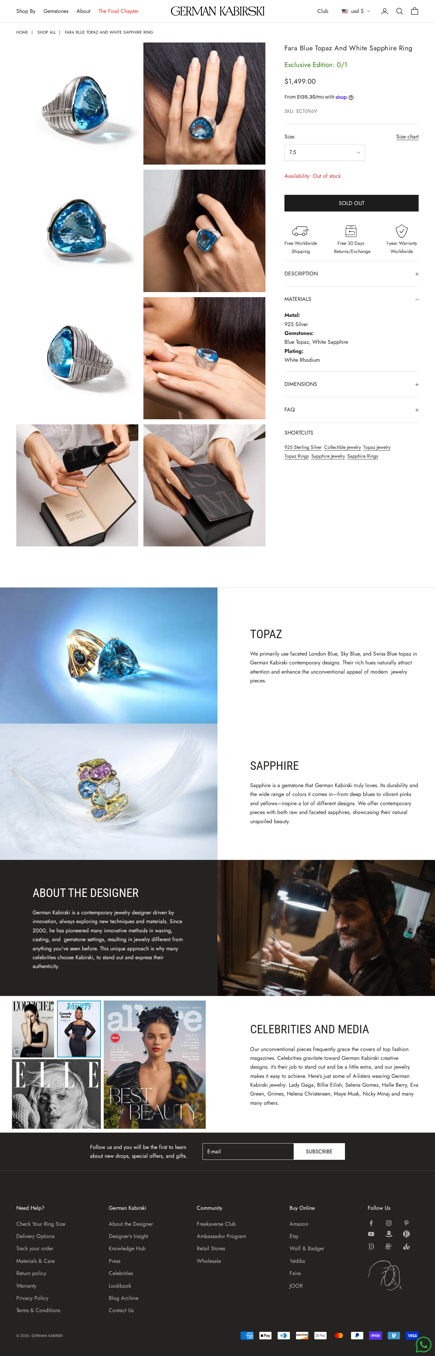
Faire (295, 1273)
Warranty (26, 1286)
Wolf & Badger (307, 1248)
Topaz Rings (296, 456)
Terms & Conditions (38, 1310)
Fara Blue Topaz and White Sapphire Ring (109, 32)
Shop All (46, 32)
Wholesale (209, 1261)
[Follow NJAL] (388, 1246)
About (83, 11)
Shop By (25, 11)
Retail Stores (211, 1248)
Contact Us (121, 1310)
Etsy (294, 1236)
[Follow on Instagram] (388, 1223)
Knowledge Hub (127, 1248)
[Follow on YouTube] (371, 1234)
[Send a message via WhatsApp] (424, 1345)
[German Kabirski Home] (393, 1275)
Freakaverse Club (216, 1224)
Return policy (31, 1273)
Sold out (351, 203)
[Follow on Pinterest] (406, 1223)
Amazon (299, 1224)
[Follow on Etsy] (406, 1234)
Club (322, 11)
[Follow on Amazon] (388, 1234)
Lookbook (120, 1286)
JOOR (296, 1286)
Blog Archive (123, 1298)
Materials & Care (35, 1261)
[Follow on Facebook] (371, 1223)
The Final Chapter (119, 11)
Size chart (407, 137)
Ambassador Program (221, 1236)
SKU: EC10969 (300, 111)
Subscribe (319, 1151)
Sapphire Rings (362, 456)
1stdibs (297, 1261)
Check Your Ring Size (40, 1224)
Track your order (34, 1248)
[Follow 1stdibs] (371, 1246)
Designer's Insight (128, 1236)
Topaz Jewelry (376, 447)
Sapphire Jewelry (328, 456)
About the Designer (131, 1224)
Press (114, 1261)
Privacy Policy (32, 1298)
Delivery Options (35, 1236)
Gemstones (56, 11)
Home (22, 32)
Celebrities (121, 1273)
